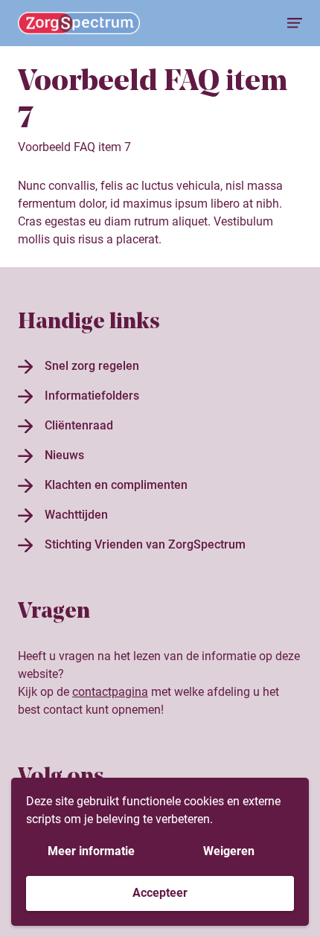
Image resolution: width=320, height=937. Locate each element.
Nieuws (64, 455)
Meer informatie (91, 851)
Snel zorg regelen (92, 366)
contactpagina (110, 692)
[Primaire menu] (294, 23)
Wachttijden (76, 515)
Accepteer (160, 893)
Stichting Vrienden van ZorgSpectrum (145, 544)
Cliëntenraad (79, 425)
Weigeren (229, 851)
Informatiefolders (92, 395)
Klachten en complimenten (116, 485)
